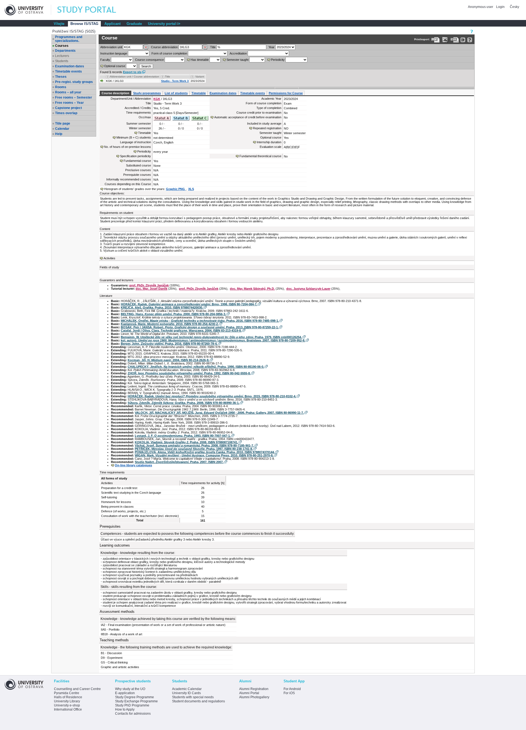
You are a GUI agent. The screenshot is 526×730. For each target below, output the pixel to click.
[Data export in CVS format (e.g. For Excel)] (454, 40)
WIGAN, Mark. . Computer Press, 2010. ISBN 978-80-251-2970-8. (204, 455)
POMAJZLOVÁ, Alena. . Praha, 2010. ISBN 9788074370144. (205, 452)
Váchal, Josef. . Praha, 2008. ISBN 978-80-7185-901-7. (194, 445)
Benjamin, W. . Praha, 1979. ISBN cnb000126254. (211, 337)
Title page (62, 123)
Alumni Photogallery (254, 697)
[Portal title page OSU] (91, 10)
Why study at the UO (130, 689)
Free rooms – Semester (73, 97)
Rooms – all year (68, 92)
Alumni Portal (249, 693)
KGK (156, 98)
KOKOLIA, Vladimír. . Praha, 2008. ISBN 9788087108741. (186, 442)
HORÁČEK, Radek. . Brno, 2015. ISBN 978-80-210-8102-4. (212, 396)
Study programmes (147, 93)
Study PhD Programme (132, 705)
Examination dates (69, 66)
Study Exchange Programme (136, 701)
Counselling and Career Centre (77, 689)
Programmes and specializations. (68, 39)
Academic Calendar (187, 689)
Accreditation (238, 53)
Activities (109, 258)
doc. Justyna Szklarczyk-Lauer (308, 288)
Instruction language (113, 53)
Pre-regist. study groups (74, 82)
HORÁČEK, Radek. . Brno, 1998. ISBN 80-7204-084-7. (189, 304)
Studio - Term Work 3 (175, 80)
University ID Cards (186, 693)
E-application (125, 693)
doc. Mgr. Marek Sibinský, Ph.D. (252, 288)
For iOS (289, 693)
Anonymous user (481, 7)
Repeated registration (267, 128)
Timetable (198, 93)
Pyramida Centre (66, 693)
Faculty (105, 59)
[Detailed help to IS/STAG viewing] (470, 40)
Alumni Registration (253, 689)
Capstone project (68, 108)
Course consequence (149, 59)
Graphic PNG (176, 189)
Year (271, 47)
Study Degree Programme (134, 697)
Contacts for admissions (133, 713)
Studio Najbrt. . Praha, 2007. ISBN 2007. (179, 462)
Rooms (60, 87)
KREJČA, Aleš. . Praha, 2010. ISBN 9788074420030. (162, 307)
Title (213, 47)
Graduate (134, 24)
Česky (514, 7)
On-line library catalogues (133, 465)
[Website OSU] (28, 10)
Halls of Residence (68, 697)
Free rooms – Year (69, 103)
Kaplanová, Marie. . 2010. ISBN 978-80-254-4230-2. (170, 324)
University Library (67, 701)
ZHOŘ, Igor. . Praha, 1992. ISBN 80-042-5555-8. (189, 373)
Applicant (112, 24)
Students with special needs (193, 697)
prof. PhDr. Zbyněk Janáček (149, 285)
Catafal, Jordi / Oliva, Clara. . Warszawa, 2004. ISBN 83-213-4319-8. (181, 330)
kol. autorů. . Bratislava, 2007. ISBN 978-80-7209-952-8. (213, 340)
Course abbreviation (164, 47)
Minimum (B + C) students (133, 137)
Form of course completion (169, 53)
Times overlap (66, 113)
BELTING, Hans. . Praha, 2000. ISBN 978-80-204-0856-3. (173, 314)
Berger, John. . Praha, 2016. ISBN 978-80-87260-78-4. (169, 343)
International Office (68, 709)
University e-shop (67, 705)
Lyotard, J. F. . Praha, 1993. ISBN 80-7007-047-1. (183, 435)
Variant (199, 76)
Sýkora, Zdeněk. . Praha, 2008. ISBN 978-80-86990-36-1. (183, 402)
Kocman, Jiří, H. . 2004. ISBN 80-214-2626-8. (168, 360)
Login (500, 7)
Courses (61, 46)
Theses (61, 77)
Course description (115, 93)
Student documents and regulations (198, 701)
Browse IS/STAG (84, 24)
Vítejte (59, 24)
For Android (292, 689)
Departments (65, 51)
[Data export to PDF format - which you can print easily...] (435, 40)
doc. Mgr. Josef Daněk (151, 288)
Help (58, 134)
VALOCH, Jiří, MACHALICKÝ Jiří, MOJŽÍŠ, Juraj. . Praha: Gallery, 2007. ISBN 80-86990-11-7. (219, 412)
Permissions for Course (286, 93)
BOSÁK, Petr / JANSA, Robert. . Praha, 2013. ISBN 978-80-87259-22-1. (200, 327)
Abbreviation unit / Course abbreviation (134, 76)
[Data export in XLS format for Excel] (445, 40)
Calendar (62, 129)
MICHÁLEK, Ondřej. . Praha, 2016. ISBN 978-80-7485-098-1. (200, 320)
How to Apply (125, 709)
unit (111, 47)
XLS (191, 189)
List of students (176, 93)
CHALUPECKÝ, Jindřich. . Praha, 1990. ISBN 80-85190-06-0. (196, 366)
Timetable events (68, 71)
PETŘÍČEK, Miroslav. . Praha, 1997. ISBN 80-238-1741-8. (194, 448)
